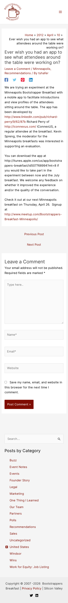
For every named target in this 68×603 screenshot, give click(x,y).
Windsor (15, 553)
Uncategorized (20, 540)
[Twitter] (14, 80)
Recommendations (18, 73)
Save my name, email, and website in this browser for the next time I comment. (33, 387)
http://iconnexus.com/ (20, 126)
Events (14, 473)
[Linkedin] (31, 80)
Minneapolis (41, 69)
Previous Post (34, 234)
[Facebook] (6, 80)
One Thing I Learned (24, 500)
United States (19, 547)
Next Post (34, 244)
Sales (13, 533)
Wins (13, 560)
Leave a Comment (17, 69)
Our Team (16, 507)
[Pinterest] (22, 80)
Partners (16, 513)
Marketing (17, 493)
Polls (13, 520)
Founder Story (20, 480)
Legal (13, 487)
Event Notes (18, 467)
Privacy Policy (31, 588)
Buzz (13, 460)
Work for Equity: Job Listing (29, 567)
